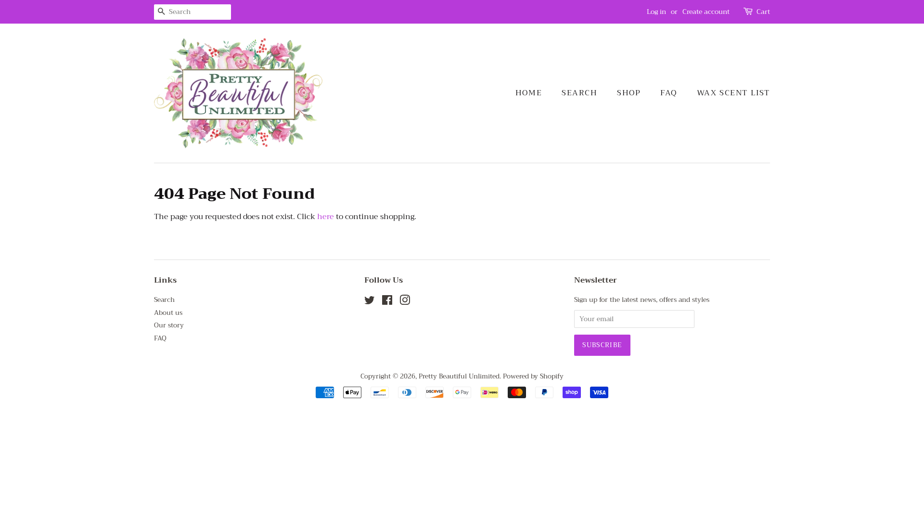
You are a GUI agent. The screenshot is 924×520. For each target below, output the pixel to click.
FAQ (668, 93)
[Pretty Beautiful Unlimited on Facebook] (387, 302)
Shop (629, 93)
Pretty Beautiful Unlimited (459, 376)
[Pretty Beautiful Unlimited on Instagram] (404, 302)
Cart (763, 11)
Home (528, 93)
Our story (169, 325)
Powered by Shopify (533, 376)
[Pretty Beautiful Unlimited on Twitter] (369, 302)
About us (168, 312)
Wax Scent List (733, 93)
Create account (706, 11)
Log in (656, 11)
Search (580, 93)
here (325, 216)
